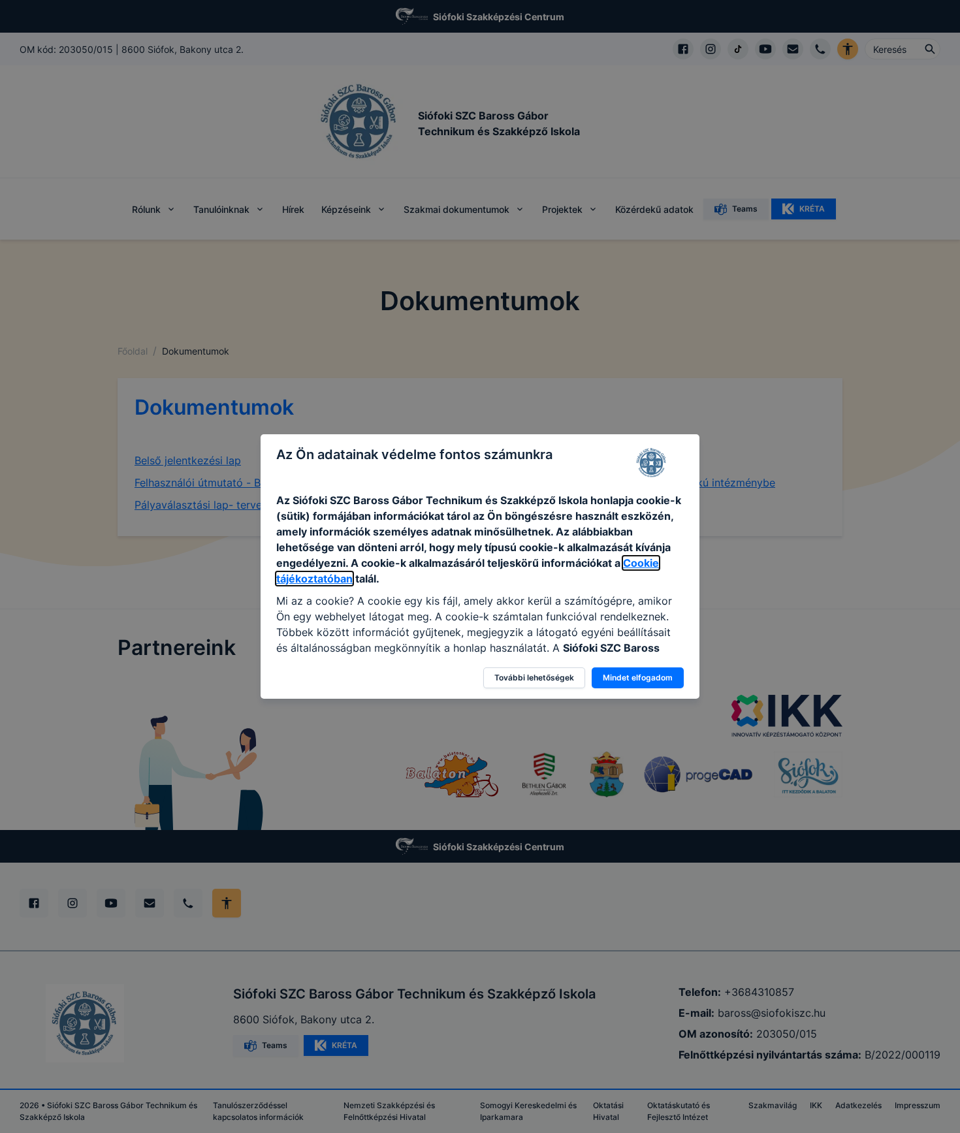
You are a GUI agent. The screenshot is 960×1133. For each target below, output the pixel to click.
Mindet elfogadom (638, 677)
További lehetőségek (534, 677)
